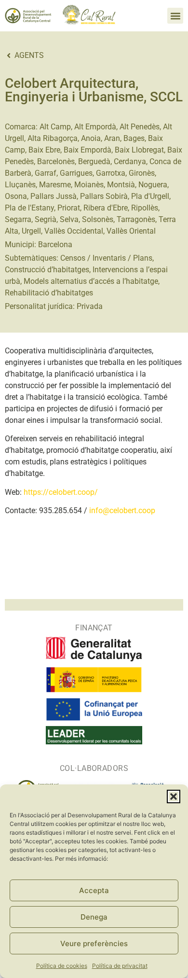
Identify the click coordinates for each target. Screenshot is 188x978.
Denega (94, 917)
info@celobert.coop (122, 510)
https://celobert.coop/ (61, 492)
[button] (173, 796)
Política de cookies (61, 965)
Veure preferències (94, 943)
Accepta (94, 890)
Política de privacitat (120, 965)
